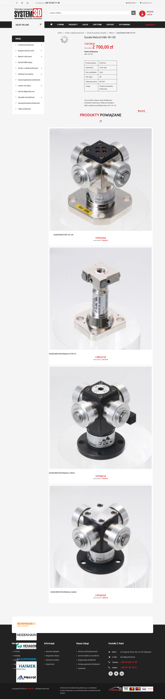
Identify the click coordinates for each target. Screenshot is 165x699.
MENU (18, 39)
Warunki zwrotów (52, 660)
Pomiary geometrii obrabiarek (89, 664)
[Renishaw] (26, 624)
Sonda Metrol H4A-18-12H (63, 235)
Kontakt (16, 668)
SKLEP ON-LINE (22, 25)
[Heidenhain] (26, 635)
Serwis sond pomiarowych (88, 651)
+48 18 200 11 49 (52, 3)
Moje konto (50, 664)
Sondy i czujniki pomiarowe (74, 33)
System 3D (30, 688)
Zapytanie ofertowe (21, 664)
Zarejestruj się (146, 3)
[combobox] (92, 13)
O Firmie (17, 651)
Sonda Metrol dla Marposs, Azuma (63, 592)
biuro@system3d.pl (127, 657)
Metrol (111, 33)
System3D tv (150, 25)
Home (60, 33)
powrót (142, 111)
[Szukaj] (133, 13)
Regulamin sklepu (52, 656)
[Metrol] (26, 677)
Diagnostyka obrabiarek (87, 660)
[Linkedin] (27, 3)
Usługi (16, 660)
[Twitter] (22, 3)
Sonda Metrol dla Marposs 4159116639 (64, 354)
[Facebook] (16, 3)
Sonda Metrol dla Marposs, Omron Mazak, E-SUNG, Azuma (71, 473)
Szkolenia (81, 668)
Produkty (17, 656)
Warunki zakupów (52, 651)
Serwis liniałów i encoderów (88, 656)
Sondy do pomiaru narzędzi (96, 33)
